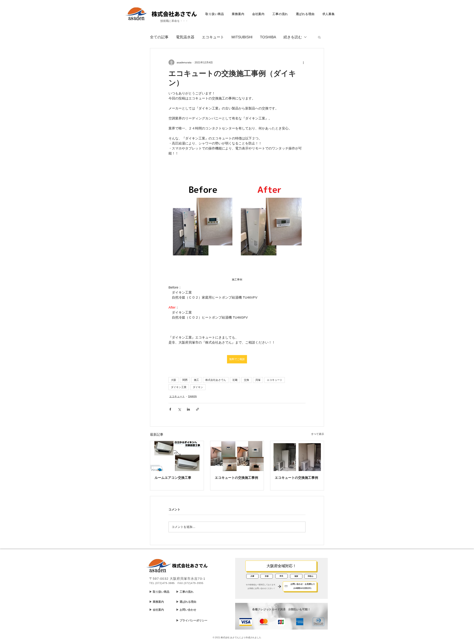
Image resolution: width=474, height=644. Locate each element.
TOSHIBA (268, 37)
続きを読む (292, 37)
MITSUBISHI (242, 37)
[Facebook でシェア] (170, 409)
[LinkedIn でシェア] (188, 409)
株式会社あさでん (215, 379)
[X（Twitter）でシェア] (179, 409)
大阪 (173, 379)
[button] (319, 37)
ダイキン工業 (178, 387)
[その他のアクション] (303, 62)
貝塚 (258, 379)
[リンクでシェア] (197, 409)
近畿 (235, 379)
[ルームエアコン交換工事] (177, 456)
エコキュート (213, 37)
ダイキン (198, 387)
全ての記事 (159, 37)
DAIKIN (192, 396)
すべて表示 (317, 433)
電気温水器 (185, 37)
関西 (185, 379)
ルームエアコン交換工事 (173, 478)
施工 (196, 379)
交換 (246, 379)
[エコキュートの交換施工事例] (237, 456)
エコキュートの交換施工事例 (236, 478)
